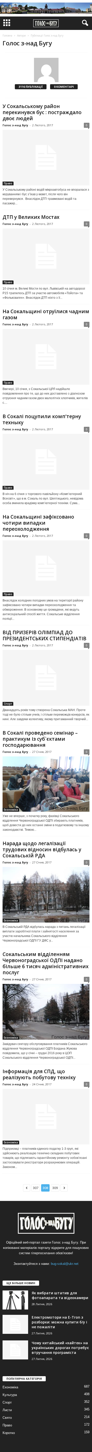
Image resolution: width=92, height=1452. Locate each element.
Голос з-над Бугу (15, 125)
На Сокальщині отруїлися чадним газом (46, 314)
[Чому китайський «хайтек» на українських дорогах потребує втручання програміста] (15, 1349)
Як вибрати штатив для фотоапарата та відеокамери (60, 1295)
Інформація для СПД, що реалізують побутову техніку (39, 1074)
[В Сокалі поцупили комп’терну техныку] (46, 462)
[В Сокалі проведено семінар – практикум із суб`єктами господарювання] (46, 784)
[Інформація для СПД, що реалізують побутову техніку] (46, 1117)
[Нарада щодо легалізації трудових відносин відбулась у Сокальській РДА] (46, 895)
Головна (7, 35)
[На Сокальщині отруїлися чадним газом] (46, 357)
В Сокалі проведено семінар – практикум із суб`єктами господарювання (40, 739)
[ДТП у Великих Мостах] (46, 256)
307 (35, 1188)
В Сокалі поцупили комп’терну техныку (42, 419)
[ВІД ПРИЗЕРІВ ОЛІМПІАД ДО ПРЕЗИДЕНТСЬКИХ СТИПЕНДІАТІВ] (46, 678)
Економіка (11, 809)
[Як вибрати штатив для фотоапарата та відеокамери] (15, 1299)
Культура (10, 1395)
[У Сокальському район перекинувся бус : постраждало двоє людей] (46, 158)
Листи (7, 1410)
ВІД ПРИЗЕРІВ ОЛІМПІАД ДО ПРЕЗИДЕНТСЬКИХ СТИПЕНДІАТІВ (44, 635)
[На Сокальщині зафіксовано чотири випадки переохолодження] (46, 568)
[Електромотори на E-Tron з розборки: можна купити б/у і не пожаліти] (15, 1324)
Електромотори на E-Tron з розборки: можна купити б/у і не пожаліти (59, 1322)
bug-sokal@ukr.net (64, 1264)
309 (55, 1188)
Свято (7, 1418)
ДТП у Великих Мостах (31, 217)
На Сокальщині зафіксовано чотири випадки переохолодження (38, 522)
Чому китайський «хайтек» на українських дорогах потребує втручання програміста (60, 1347)
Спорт (8, 703)
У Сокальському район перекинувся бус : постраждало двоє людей (42, 112)
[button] (84, 23)
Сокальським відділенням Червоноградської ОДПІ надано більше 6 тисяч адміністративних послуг (45, 963)
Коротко (9, 1433)
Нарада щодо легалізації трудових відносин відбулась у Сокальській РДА (42, 849)
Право (8, 183)
